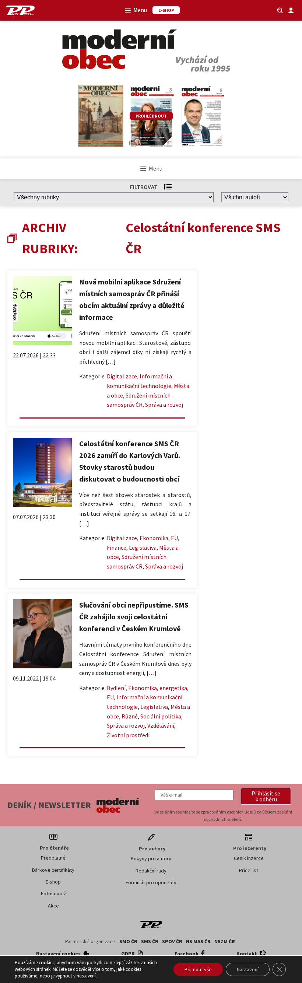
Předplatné (53, 857)
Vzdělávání (160, 725)
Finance (116, 547)
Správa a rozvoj (164, 404)
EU (174, 538)
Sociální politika (160, 716)
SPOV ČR (172, 941)
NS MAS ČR (198, 941)
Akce (53, 905)
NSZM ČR (224, 941)
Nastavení (248, 969)
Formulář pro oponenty (151, 882)
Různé (130, 716)
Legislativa (143, 547)
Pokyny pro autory (151, 858)
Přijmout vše (198, 969)
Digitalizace (122, 376)
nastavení (86, 976)
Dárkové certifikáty (53, 870)
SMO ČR (128, 941)
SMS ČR (149, 941)
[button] (266, 796)
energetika (173, 688)
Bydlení (116, 688)
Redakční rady (151, 870)
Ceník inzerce (249, 858)
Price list (248, 870)
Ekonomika (154, 538)
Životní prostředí (128, 735)
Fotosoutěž (53, 893)
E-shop (53, 881)
